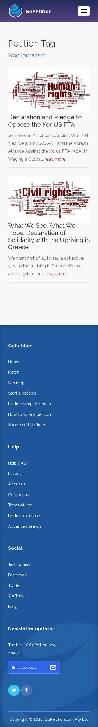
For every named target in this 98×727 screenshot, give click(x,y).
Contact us (18, 494)
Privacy (15, 473)
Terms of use (20, 505)
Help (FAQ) (18, 463)
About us (16, 484)
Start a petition (22, 393)
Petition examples (24, 515)
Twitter (14, 585)
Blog (12, 606)
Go (53, 667)
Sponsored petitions (27, 424)
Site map (16, 382)
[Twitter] (14, 690)
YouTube (16, 596)
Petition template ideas (29, 403)
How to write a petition (29, 414)
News (13, 372)
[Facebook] (26, 690)
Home (13, 361)
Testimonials (19, 564)
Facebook (17, 575)
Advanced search (24, 526)
